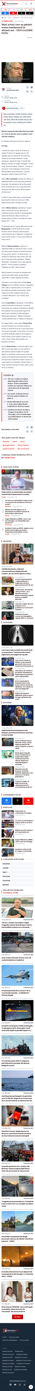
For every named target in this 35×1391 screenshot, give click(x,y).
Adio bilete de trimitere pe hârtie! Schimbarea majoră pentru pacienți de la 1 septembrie (24, 673)
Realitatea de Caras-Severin (23, 1360)
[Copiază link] (27, 87)
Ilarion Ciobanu (23, 445)
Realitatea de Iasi (7, 1369)
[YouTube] (13, 13)
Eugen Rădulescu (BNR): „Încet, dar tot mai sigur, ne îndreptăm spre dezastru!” (18, 521)
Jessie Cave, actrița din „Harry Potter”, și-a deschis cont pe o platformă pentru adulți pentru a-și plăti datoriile (24, 594)
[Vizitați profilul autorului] (3, 89)
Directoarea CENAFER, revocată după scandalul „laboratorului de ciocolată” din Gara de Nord (17, 1309)
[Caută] (26, 4)
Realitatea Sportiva (7, 1351)
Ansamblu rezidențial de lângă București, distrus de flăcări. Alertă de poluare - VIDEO (17, 1239)
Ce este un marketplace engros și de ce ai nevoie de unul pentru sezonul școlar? (18, 502)
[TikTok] (29, 13)
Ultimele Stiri (16, 17)
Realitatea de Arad (7, 1366)
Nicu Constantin (23, 449)
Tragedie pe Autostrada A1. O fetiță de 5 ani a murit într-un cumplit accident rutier (17, 1203)
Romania (6, 442)
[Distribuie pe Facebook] (31, 87)
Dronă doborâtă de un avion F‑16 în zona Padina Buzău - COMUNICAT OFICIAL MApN (18, 404)
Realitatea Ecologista (8, 1354)
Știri (10, 17)
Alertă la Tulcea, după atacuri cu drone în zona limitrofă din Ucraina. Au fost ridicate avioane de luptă (16, 1133)
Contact (4, 1337)
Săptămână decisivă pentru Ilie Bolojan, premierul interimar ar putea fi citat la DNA (17, 732)
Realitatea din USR (7, 1357)
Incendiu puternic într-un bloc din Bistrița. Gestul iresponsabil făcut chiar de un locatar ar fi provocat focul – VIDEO (16, 1169)
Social (4, 497)
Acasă (5, 17)
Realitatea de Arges (20, 1366)
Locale (7, 534)
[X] (21, 13)
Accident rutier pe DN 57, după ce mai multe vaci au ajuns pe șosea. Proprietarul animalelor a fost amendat (19, 531)
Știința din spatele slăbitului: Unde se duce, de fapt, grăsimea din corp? (24, 696)
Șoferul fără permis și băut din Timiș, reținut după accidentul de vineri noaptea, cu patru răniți (24, 744)
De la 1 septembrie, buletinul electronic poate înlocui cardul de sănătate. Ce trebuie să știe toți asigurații (24, 685)
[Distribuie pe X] (31, 91)
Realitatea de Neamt (22, 1354)
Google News (9, 457)
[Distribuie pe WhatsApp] (27, 91)
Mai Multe (17, 1317)
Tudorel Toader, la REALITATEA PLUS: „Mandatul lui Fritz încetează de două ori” (23, 784)
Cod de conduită (24, 1340)
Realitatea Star (19, 1351)
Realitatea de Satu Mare (20, 1369)
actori (22, 442)
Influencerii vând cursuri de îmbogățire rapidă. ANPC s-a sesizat (24, 616)
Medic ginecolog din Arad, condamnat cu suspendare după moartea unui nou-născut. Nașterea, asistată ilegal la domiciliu (22, 758)
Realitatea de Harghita (8, 1363)
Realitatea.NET (13, 90)
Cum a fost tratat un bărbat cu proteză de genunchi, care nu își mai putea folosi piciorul (24, 663)
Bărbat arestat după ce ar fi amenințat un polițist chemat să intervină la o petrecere (17, 511)
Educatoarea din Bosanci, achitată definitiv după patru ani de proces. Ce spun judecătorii (24, 773)
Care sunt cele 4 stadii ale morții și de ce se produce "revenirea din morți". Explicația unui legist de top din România (17, 653)
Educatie (8, 506)
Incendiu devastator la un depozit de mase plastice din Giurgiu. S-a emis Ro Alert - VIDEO (17, 1274)
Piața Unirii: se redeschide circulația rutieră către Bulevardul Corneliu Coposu (17, 494)
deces (15, 442)
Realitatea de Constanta (23, 1363)
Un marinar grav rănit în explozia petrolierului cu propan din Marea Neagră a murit (15, 1063)
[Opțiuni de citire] (31, 1387)
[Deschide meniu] (31, 3)
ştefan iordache (8, 449)
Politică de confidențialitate (9, 1340)
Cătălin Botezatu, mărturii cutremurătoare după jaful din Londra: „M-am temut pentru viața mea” (16, 572)
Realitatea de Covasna (21, 1357)
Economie (8, 525)
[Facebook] (5, 13)
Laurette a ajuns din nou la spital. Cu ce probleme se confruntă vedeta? (24, 607)
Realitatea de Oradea (8, 1360)
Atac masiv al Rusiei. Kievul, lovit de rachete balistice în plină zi (17, 396)
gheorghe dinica (9, 445)
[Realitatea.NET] (10, 4)
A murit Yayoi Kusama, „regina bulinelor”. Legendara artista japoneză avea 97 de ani (24, 582)
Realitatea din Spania (8, 1372)
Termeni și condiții (14, 1337)
